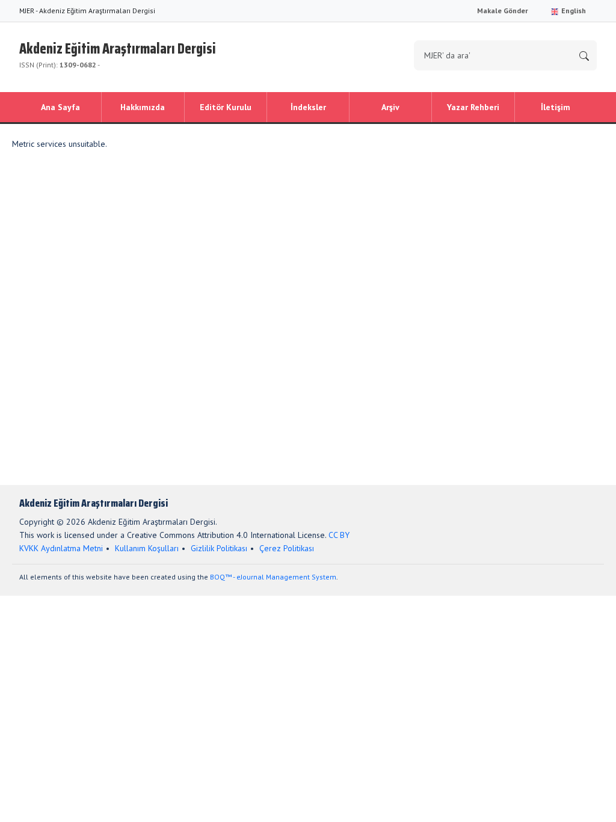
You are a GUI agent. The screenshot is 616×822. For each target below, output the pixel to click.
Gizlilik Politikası (219, 548)
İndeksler (308, 107)
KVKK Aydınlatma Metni (61, 548)
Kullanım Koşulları (147, 548)
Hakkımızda (142, 107)
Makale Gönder (502, 10)
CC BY (339, 535)
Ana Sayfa (60, 107)
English (572, 10)
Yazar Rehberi (473, 107)
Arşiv (390, 107)
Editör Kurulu (225, 107)
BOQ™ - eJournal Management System (273, 576)
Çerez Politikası (286, 548)
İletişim (555, 107)
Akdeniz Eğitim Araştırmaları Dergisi (117, 53)
